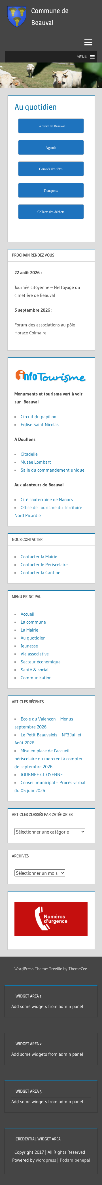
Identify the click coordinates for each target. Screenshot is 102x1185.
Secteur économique (41, 662)
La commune (33, 622)
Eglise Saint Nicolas (40, 424)
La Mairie (29, 630)
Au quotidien (33, 638)
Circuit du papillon (38, 416)
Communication (36, 677)
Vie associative (35, 654)
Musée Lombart (36, 462)
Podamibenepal (75, 1160)
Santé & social (34, 669)
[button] (82, 57)
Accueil (27, 614)
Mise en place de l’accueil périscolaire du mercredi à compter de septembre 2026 (48, 758)
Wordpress (46, 1160)
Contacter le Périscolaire (44, 564)
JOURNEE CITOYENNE (42, 774)
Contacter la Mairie (39, 556)
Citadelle (30, 454)
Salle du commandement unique (52, 470)
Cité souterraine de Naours (47, 499)
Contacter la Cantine (40, 572)
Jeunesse (29, 646)
